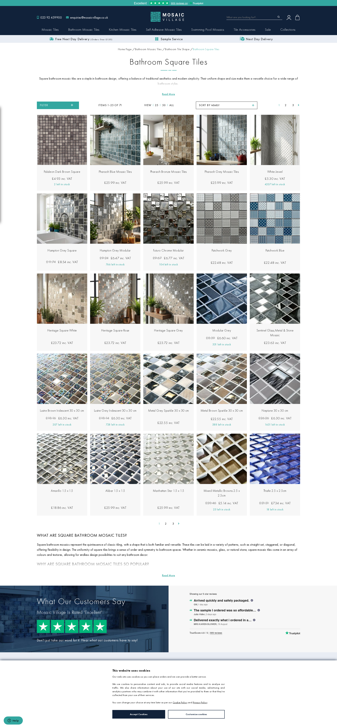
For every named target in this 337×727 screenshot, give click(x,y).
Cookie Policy (180, 702)
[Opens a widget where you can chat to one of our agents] (13, 720)
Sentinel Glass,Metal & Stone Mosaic (274, 332)
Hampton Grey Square (62, 250)
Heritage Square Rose (115, 330)
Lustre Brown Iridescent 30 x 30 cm (62, 410)
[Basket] (297, 17)
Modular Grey (221, 330)
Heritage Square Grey (168, 330)
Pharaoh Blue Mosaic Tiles (115, 172)
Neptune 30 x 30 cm (275, 410)
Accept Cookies (138, 714)
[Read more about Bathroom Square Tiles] (168, 94)
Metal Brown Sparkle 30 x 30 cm (222, 410)
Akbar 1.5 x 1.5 (115, 491)
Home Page (124, 49)
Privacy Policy (200, 702)
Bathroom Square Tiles (206, 49)
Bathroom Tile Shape (177, 49)
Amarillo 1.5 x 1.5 (62, 491)
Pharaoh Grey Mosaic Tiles (222, 172)
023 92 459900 (51, 17)
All (171, 105)
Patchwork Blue (275, 250)
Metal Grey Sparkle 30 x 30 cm (168, 410)
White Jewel (275, 172)
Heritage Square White (62, 330)
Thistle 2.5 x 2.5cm (274, 491)
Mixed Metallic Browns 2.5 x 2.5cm (222, 493)
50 (164, 105)
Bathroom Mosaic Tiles (148, 49)
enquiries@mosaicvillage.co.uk (89, 17)
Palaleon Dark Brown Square (62, 172)
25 (156, 105)
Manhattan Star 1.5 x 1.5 (168, 491)
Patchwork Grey (222, 250)
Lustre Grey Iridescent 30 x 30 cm (115, 410)
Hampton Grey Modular (115, 250)
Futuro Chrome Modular (168, 250)
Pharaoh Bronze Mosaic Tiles (168, 172)
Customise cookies (196, 714)
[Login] (289, 17)
